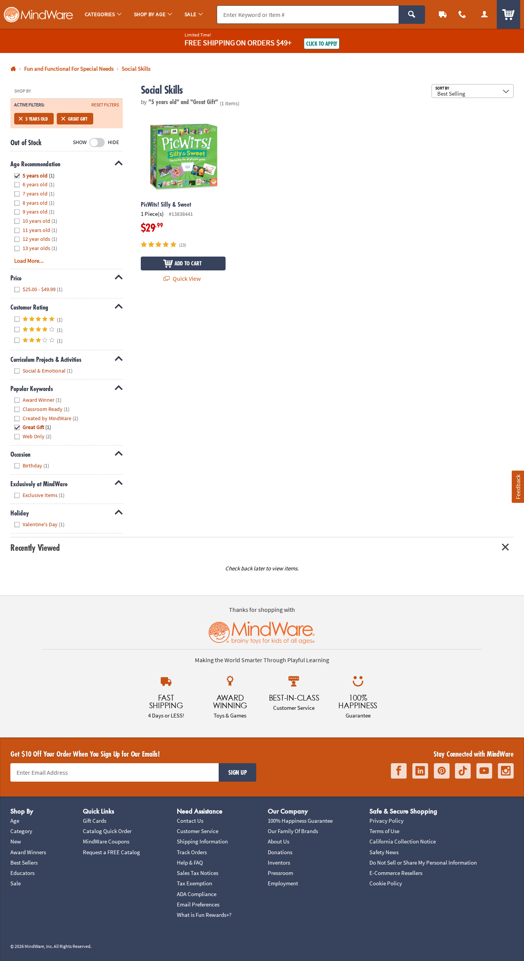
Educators (22, 872)
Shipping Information (202, 841)
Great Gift (77, 118)
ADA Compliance (196, 894)
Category (21, 831)
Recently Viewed (34, 547)
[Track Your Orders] (443, 14)
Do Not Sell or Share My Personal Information (423, 862)
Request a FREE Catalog (111, 852)
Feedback (517, 486)
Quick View (186, 278)
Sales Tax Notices (197, 872)
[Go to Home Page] (13, 69)
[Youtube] (484, 771)
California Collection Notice (402, 841)
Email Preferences (198, 904)
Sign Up (237, 772)
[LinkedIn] (420, 771)
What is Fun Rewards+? (204, 914)
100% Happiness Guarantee (300, 820)
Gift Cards (94, 820)
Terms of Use (384, 831)
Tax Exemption (194, 883)
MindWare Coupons (106, 841)
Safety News (384, 852)
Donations (280, 852)
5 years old (36, 118)
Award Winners (28, 852)
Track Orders (192, 852)
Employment (283, 883)
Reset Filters (105, 105)
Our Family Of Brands (293, 831)
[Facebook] (399, 771)
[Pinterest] (442, 771)
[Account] (484, 14)
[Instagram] (506, 771)
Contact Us (190, 820)
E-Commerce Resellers (395, 872)
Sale (15, 883)
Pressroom (280, 872)
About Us (278, 841)
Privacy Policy (386, 820)
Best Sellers (24, 862)
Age (14, 820)
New (15, 841)
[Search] (412, 14)
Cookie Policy (385, 883)
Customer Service (197, 831)
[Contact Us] (463, 14)
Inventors (279, 862)
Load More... (29, 260)
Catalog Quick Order (107, 831)
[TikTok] (463, 771)
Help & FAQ (190, 862)
